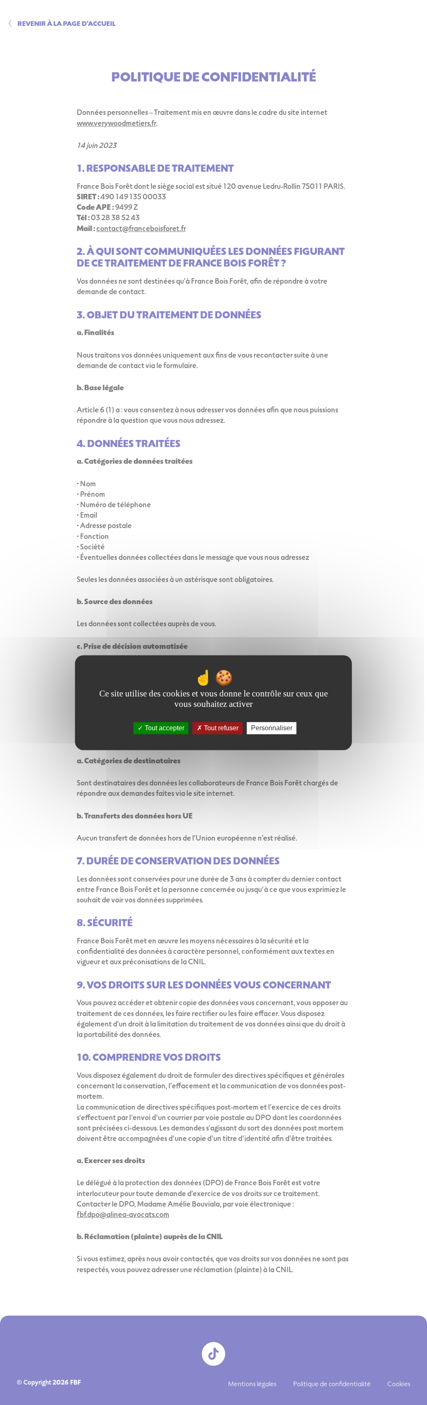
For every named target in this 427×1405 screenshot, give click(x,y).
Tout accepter (163, 728)
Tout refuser (220, 728)
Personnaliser (271, 728)
